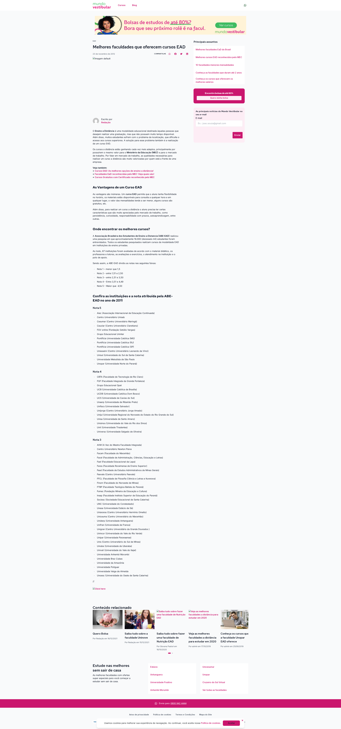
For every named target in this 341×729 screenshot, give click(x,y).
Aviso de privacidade (139, 714)
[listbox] (219, 65)
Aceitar (231, 723)
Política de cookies (162, 714)
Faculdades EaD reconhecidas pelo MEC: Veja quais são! (124, 174)
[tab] (169, 653)
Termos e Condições (185, 714)
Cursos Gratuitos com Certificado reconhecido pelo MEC (125, 177)
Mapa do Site (205, 714)
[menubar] (127, 5)
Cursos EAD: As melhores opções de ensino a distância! (124, 171)
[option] (219, 49)
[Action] (170, 25)
